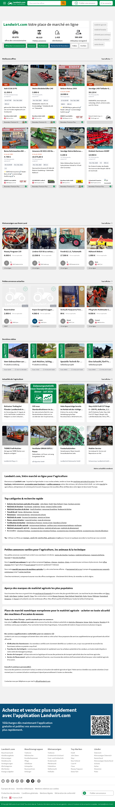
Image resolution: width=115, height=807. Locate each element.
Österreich (97, 753)
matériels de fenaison (82, 555)
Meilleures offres (9, 59)
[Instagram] (7, 781)
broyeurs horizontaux (29, 517)
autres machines (25, 572)
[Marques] (32, 781)
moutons (61, 562)
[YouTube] (3, 781)
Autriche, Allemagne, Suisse (78, 622)
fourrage (7, 557)
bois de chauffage (19, 557)
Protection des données (10, 793)
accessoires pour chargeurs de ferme (69, 531)
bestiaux (47, 562)
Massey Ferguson (58, 596)
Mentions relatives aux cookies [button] (47, 788)
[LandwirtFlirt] (39, 781)
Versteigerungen (7, 763)
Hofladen (51, 771)
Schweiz (97, 763)
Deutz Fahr (78, 596)
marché (102, 484)
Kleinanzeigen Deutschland (103, 761)
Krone (90, 596)
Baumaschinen (29, 769)
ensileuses (78, 525)
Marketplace (43, 46)
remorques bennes (23, 514)
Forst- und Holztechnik (55, 758)
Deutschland (98, 758)
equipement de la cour (74, 569)
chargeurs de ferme (37, 528)
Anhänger (27, 771)
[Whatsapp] (22, 781)
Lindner (20, 596)
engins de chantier (61, 555)
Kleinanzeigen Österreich (103, 755)
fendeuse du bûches (64, 509)
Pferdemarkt (52, 763)
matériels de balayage (52, 528)
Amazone (7, 599)
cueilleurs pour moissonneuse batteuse (60, 525)
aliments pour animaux (102, 34)
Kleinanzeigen (6, 758)
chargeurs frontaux (23, 531)
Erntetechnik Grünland (55, 755)
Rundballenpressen (31, 758)
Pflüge (26, 761)
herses (20, 512)
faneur (43, 506)
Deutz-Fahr (74, 771)
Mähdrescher (28, 755)
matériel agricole (100, 25)
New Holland (58, 504)
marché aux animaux (101, 39)
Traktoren (27, 753)
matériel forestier (100, 29)
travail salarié (30, 565)
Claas (65, 504)
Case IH (26, 596)
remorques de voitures (38, 514)
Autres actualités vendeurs (103, 468)
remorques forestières (49, 509)
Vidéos (74, 46)
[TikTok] (17, 781)
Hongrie (96, 622)
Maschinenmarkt (7, 753)
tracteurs (71, 555)
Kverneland (104, 596)
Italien (96, 766)
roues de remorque (44, 520)
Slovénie (103, 622)
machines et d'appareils (43, 593)
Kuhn (85, 596)
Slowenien (97, 769)
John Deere (44, 504)
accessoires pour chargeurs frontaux (43, 531)
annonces (31, 46)
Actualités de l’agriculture (12, 379)
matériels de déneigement (70, 528)
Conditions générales (30, 793)
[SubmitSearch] (63, 3)
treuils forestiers (35, 509)
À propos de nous (8, 788)
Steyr (107, 593)
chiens (67, 562)
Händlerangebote (7, 755)
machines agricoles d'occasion (84, 481)
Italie (90, 622)
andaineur (36, 506)
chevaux (54, 562)
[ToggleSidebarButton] (4, 3)
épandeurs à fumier (60, 522)
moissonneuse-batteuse (37, 525)
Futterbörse (52, 766)
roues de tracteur (31, 520)
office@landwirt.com (42, 681)
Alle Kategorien (6, 766)
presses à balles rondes (54, 506)
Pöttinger (96, 596)
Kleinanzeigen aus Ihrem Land (14, 223)
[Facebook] (12, 781)
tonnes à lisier (47, 522)
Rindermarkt (52, 761)
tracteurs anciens (74, 504)
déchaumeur (27, 512)
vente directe (98, 44)
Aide (5, 797)
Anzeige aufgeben (7, 771)
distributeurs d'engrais (34, 522)
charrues (36, 512)
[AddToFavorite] (25, 68)
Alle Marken (5, 769)
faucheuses (28, 506)
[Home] (16, 3)
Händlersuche (6, 761)
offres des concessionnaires (15, 46)
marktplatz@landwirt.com (105, 804)
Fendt (51, 504)
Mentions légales (46, 793)
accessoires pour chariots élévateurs (95, 531)
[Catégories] (28, 781)
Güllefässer (28, 763)
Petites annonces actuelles (13, 281)
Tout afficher (106, 59)
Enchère (83, 46)
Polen (96, 771)
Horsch (16, 599)
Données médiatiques (24, 788)
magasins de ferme (97, 555)
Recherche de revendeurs (60, 46)
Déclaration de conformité (65, 793)
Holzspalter (28, 766)
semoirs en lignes (44, 517)
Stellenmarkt (52, 769)
